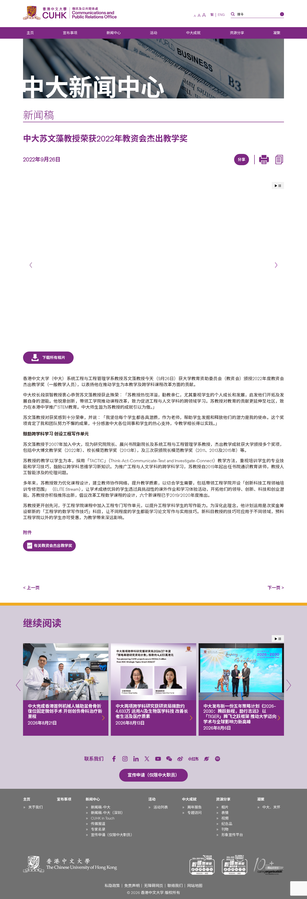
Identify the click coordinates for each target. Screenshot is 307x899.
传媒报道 (98, 824)
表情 (225, 813)
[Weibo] (180, 759)
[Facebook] (202, 166)
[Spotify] (217, 759)
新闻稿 (38, 115)
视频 (225, 818)
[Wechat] (169, 759)
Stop (280, 185)
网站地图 (194, 885)
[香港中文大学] (46, 13)
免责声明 (132, 885)
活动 (153, 33)
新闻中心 (113, 33)
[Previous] (31, 265)
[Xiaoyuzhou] (206, 759)
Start (276, 185)
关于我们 (35, 807)
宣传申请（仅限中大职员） (112, 835)
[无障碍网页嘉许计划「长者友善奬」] (234, 865)
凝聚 (276, 33)
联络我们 (175, 885)
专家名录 (98, 829)
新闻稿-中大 (100, 807)
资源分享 (237, 33)
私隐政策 (112, 885)
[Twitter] (224, 166)
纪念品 (226, 824)
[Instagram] (125, 759)
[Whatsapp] (257, 166)
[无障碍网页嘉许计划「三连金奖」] (202, 865)
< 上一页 (31, 587)
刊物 (225, 829)
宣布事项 (70, 33)
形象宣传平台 (232, 835)
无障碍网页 (153, 885)
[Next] (276, 265)
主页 (30, 33)
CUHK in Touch (102, 818)
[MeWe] (268, 166)
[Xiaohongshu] (193, 759)
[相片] (153, 263)
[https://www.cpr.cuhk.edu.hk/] (93, 13)
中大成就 (193, 33)
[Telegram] (235, 166)
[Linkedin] (213, 166)
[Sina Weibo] (246, 166)
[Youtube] (158, 759)
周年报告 (194, 807)
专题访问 (194, 813)
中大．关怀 (271, 807)
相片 (225, 807)
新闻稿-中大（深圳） (108, 813)
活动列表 (161, 807)
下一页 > (275, 587)
